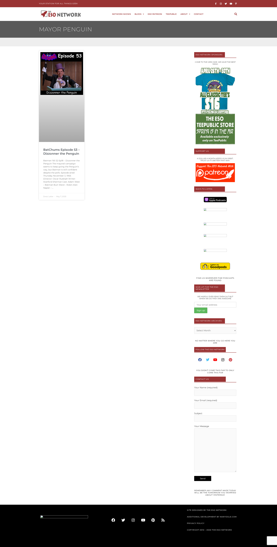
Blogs (138, 14)
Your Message (201, 426)
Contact (198, 14)
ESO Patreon (155, 14)
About (184, 14)
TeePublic (171, 14)
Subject (198, 413)
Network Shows (121, 14)
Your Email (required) (205, 400)
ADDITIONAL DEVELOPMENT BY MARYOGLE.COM (212, 517)
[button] (235, 14)
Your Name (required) (206, 387)
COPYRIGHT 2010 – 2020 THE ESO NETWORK (209, 530)
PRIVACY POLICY (195, 523)
